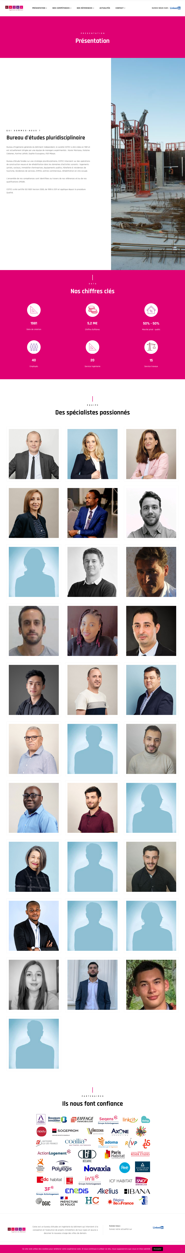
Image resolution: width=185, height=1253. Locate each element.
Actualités (105, 8)
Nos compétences (61, 8)
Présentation (38, 8)
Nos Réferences (84, 8)
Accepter (158, 1249)
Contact (120, 8)
